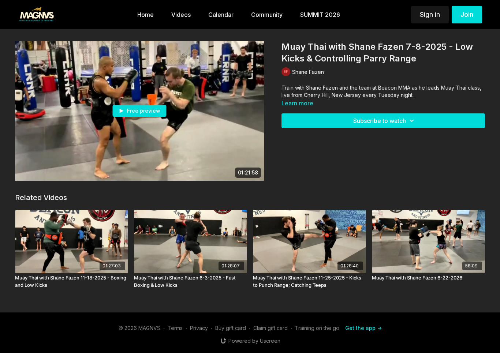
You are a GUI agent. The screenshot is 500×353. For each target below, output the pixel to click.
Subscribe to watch (379, 120)
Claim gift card (270, 328)
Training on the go (317, 328)
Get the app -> (363, 328)
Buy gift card (230, 328)
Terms (175, 328)
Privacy (199, 328)
